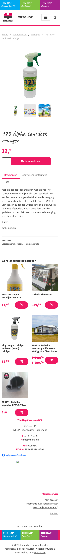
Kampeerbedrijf (8, 4)
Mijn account (51, 500)
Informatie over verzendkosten (42, 503)
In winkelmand (33, 161)
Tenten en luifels (31, 243)
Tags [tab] (6, 182)
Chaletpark (26, 4)
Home (5, 34)
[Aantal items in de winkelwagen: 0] (55, 17)
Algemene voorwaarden (30, 526)
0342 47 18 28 (31, 436)
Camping (46, 4)
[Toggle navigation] (45, 17)
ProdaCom (39, 552)
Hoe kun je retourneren (45, 507)
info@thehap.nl (31, 439)
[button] (21, 305)
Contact (54, 513)
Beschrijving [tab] (10, 175)
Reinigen (35, 34)
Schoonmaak (20, 34)
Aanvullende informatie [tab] (34, 175)
